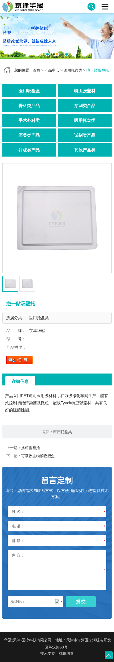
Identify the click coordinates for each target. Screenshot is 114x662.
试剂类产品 (84, 135)
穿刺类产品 (84, 105)
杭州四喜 (66, 653)
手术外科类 (29, 120)
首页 (36, 70)
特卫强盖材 (84, 90)
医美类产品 (29, 135)
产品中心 (52, 70)
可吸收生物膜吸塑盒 (38, 456)
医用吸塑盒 (29, 90)
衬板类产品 (29, 150)
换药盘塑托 (30, 448)
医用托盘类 (73, 70)
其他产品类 (84, 150)
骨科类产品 (29, 105)
